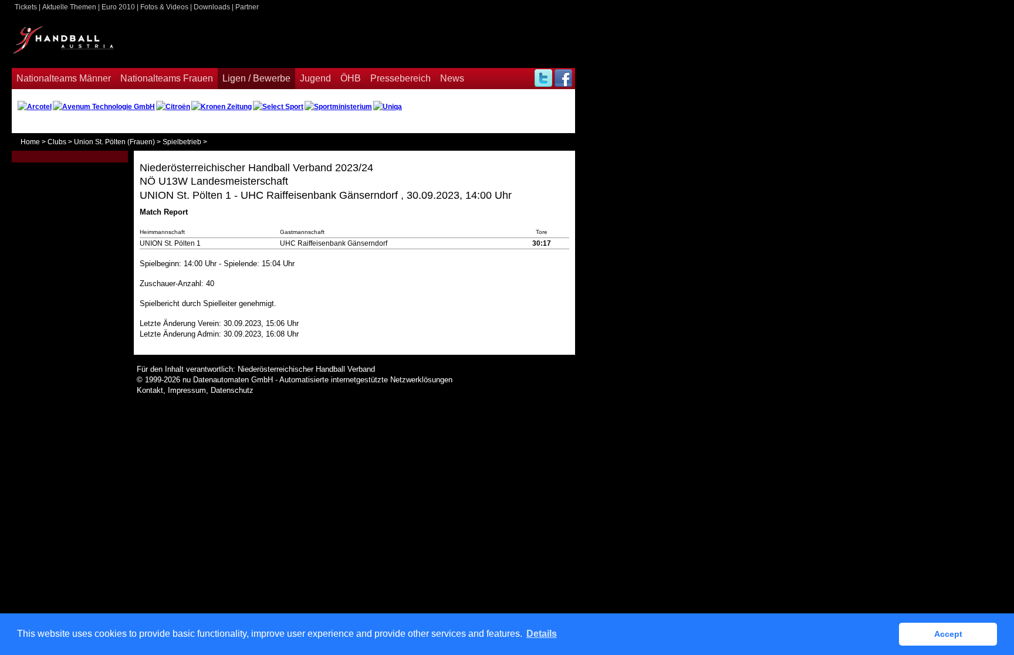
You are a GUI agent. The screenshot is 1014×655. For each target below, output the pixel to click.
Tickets (26, 7)
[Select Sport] (278, 106)
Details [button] (541, 634)
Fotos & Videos (164, 7)
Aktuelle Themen (69, 7)
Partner (247, 7)
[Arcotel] (35, 106)
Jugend (315, 78)
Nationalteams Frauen (166, 78)
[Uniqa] (387, 106)
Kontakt (150, 390)
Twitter (542, 78)
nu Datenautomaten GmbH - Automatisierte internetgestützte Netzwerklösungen (317, 379)
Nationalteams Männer (63, 78)
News (452, 78)
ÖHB (350, 78)
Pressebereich (400, 78)
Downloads (212, 7)
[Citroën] (173, 106)
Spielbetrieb (182, 142)
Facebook (563, 78)
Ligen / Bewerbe (256, 78)
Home (30, 142)
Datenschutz (232, 390)
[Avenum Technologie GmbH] (104, 106)
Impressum (187, 390)
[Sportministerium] (338, 106)
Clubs (57, 142)
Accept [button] (948, 634)
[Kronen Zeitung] (221, 106)
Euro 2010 (118, 7)
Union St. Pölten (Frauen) (114, 142)
